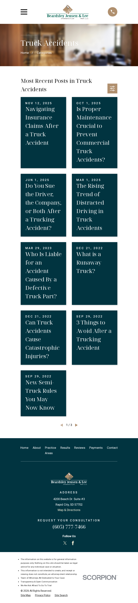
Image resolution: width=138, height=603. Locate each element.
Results (65, 447)
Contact (112, 447)
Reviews (79, 447)
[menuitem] (26, 595)
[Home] (68, 12)
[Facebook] (73, 543)
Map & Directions (69, 510)
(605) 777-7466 (69, 526)
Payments (96, 447)
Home (24, 447)
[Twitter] (65, 543)
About (37, 447)
